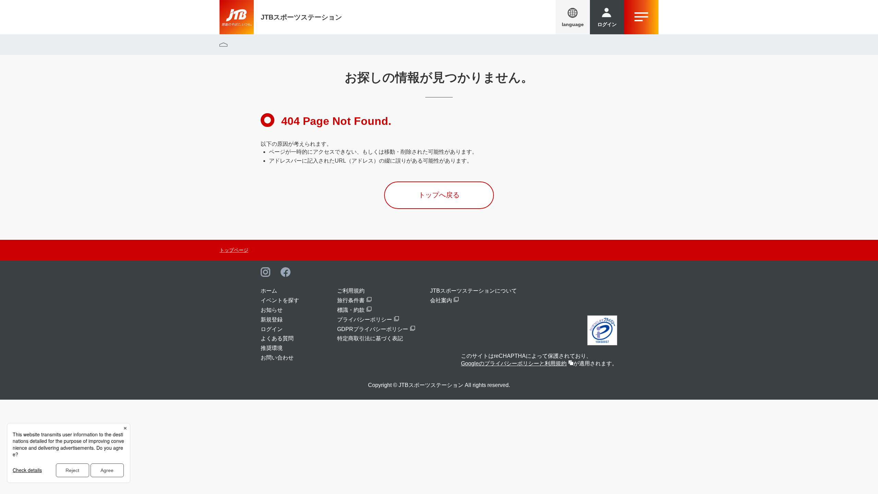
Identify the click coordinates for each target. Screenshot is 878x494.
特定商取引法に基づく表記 (370, 338)
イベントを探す (280, 300)
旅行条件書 (351, 300)
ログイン (272, 329)
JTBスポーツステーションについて (473, 291)
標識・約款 (351, 310)
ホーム (269, 291)
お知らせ (272, 310)
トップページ (234, 250)
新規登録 (272, 319)
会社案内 (441, 300)
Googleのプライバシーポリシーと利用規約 (514, 363)
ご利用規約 (351, 291)
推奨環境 (272, 348)
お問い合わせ (277, 358)
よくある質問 (277, 338)
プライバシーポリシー (364, 319)
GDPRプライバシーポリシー (372, 329)
